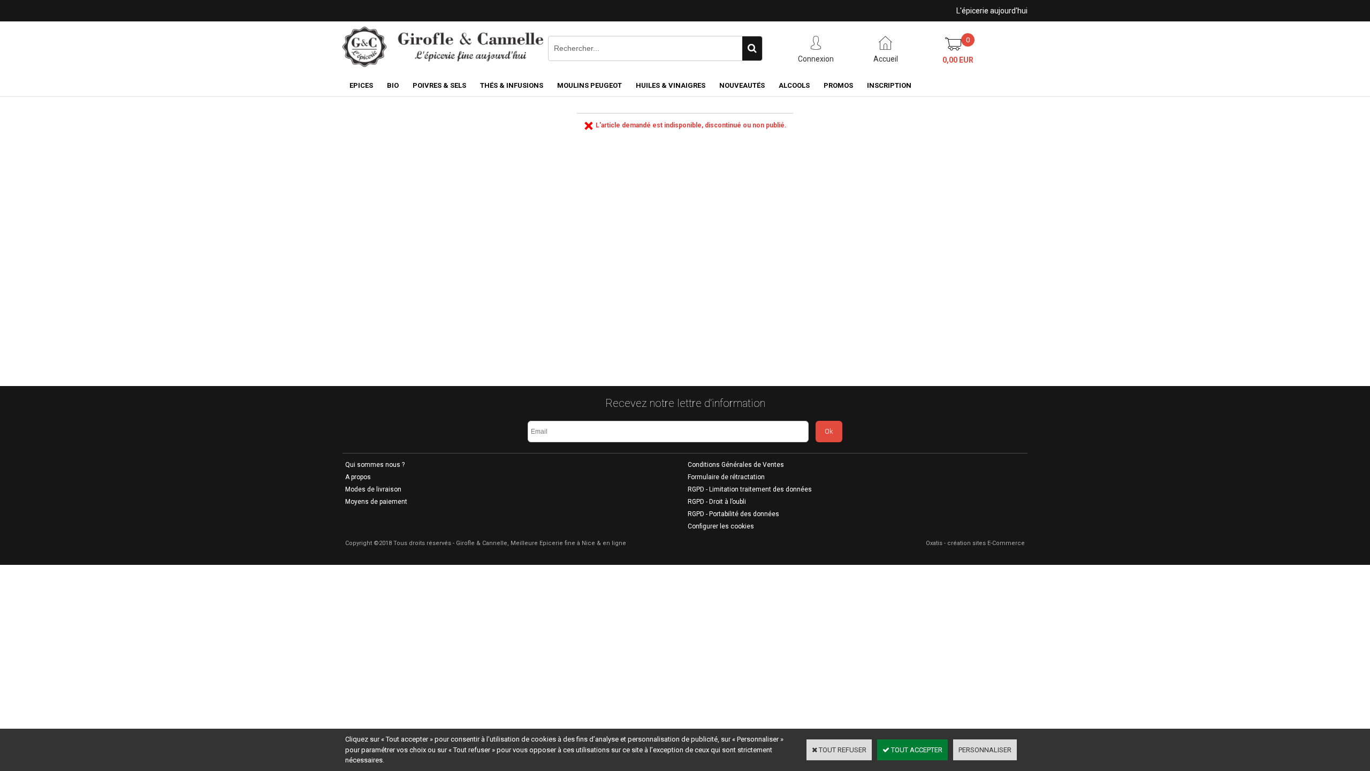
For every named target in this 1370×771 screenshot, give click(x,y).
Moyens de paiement (376, 501)
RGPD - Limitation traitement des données (750, 489)
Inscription (889, 85)
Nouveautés (742, 85)
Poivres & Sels (439, 85)
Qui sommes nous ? (375, 464)
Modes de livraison (373, 489)
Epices (361, 85)
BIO (393, 85)
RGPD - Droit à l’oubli (717, 501)
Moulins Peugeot (589, 85)
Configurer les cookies (721, 526)
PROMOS (838, 85)
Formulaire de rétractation (726, 477)
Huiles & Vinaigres (670, 85)
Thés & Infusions (511, 85)
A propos (358, 477)
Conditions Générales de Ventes (736, 464)
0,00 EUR (957, 60)
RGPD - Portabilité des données (733, 514)
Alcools (794, 85)
